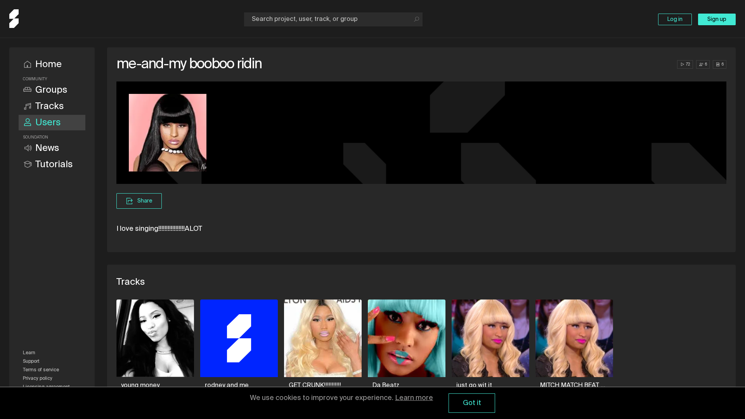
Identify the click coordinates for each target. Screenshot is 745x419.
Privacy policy (37, 378)
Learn (29, 353)
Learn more (414, 398)
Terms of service (41, 370)
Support (31, 361)
